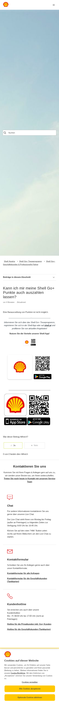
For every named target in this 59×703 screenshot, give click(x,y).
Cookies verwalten (30, 682)
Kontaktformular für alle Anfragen (23, 573)
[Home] (6, 6)
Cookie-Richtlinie (18, 673)
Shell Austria (9, 261)
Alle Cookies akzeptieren (29, 689)
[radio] (13, 445)
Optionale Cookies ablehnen (30, 697)
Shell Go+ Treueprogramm (30, 261)
